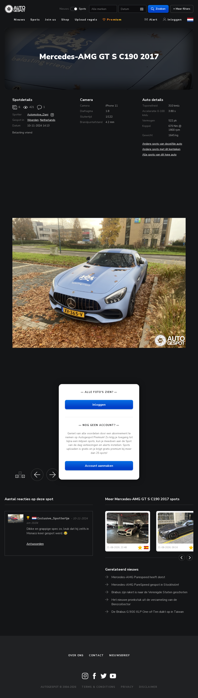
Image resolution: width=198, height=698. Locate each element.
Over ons (76, 655)
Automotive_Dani (37, 114)
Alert (153, 19)
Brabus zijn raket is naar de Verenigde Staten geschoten (149, 592)
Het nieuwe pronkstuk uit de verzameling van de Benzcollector (144, 602)
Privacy (127, 687)
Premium (113, 19)
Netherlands (47, 120)
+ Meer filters (181, 9)
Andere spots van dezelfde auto (162, 144)
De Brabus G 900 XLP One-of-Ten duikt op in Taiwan (147, 612)
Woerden (33, 120)
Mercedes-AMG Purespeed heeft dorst (138, 577)
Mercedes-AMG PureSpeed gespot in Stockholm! (145, 585)
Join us (50, 19)
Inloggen (175, 19)
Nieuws (64, 9)
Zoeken (161, 9)
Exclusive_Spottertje (53, 518)
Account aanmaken (99, 465)
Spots (82, 9)
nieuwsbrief (119, 655)
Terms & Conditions (98, 687)
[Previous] (182, 557)
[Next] (189, 557)
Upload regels (86, 19)
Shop (65, 19)
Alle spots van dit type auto (159, 154)
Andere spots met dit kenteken (161, 149)
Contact (96, 655)
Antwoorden (35, 544)
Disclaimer (148, 687)
